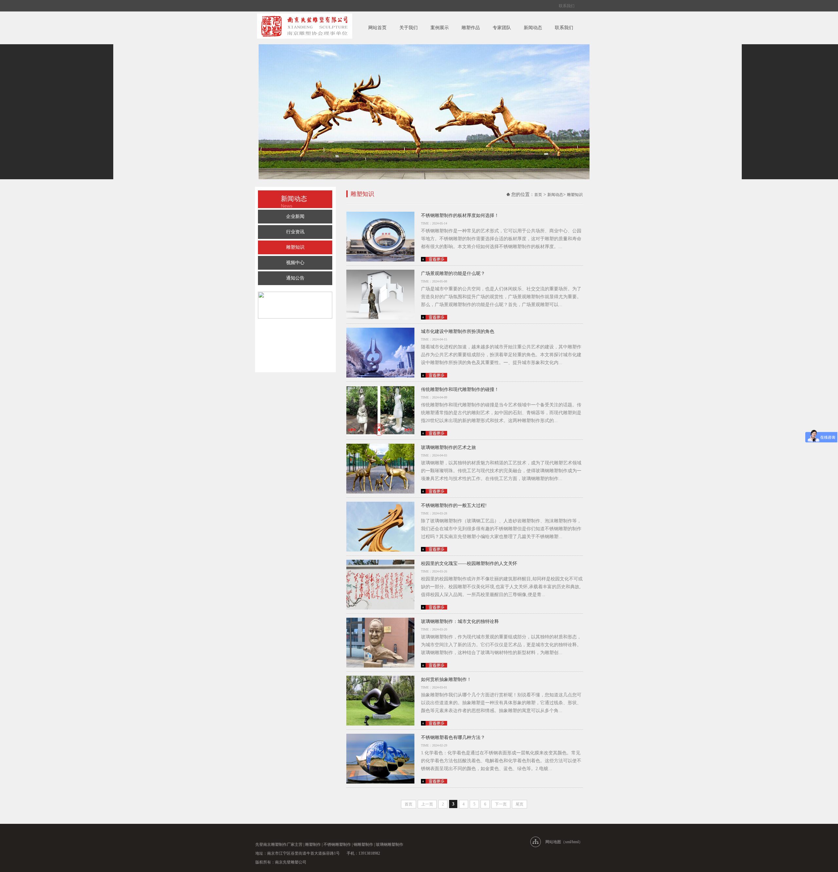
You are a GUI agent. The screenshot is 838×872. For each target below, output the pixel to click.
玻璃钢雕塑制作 (389, 844)
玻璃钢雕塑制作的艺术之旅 (448, 447)
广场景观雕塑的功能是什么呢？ (453, 273)
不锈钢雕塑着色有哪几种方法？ (453, 737)
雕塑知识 (295, 247)
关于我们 (408, 27)
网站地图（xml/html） (564, 842)
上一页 (427, 804)
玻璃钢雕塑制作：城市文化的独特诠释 (460, 621)
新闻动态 (533, 27)
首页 (538, 194)
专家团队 (502, 27)
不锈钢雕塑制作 (337, 844)
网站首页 (377, 27)
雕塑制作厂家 (283, 844)
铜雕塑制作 (363, 844)
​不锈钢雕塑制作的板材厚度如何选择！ (460, 215)
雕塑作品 (471, 27)
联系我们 (566, 6)
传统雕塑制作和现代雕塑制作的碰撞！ (460, 389)
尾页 (519, 804)
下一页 (501, 804)
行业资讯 (295, 231)
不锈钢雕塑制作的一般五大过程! (454, 505)
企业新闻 (295, 216)
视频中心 (295, 262)
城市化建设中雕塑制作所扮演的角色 (457, 331)
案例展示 (439, 27)
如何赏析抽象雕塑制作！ (446, 679)
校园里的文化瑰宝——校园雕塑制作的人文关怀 (469, 563)
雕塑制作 (313, 844)
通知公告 (295, 278)
